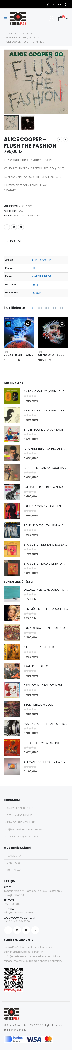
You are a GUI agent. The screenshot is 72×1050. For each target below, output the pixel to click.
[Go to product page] (19, 332)
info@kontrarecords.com (18, 912)
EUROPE (37, 293)
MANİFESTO (13, 863)
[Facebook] (47, 4)
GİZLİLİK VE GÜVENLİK (19, 815)
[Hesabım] (51, 18)
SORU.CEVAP (14, 870)
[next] (65, 139)
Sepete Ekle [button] (27, 323)
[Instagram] (65, 4)
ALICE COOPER (41, 260)
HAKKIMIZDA (14, 856)
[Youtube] (59, 4)
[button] (7, 18)
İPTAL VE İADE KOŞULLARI (21, 822)
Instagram (35, 930)
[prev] (59, 139)
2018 (35, 285)
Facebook (7, 227)
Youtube (26, 930)
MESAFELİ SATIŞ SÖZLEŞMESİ (23, 836)
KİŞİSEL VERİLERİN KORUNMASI (24, 829)
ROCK (20, 210)
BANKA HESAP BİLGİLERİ (20, 808)
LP (33, 268)
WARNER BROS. (42, 276)
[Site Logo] (18, 18)
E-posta (21, 227)
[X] (53, 4)
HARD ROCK (20, 215)
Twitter (14, 227)
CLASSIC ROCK (34, 215)
